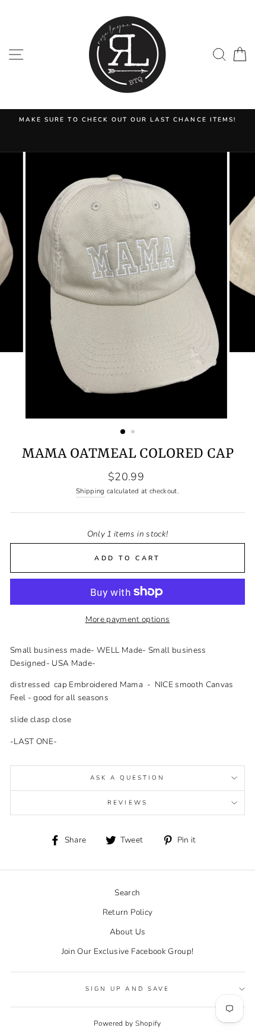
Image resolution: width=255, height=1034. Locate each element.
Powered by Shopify (127, 1023)
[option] (127, 120)
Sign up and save (127, 989)
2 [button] (134, 433)
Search (127, 892)
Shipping (90, 491)
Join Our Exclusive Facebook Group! (128, 951)
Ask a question (127, 778)
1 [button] (123, 432)
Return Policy (127, 912)
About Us (128, 931)
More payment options (127, 619)
